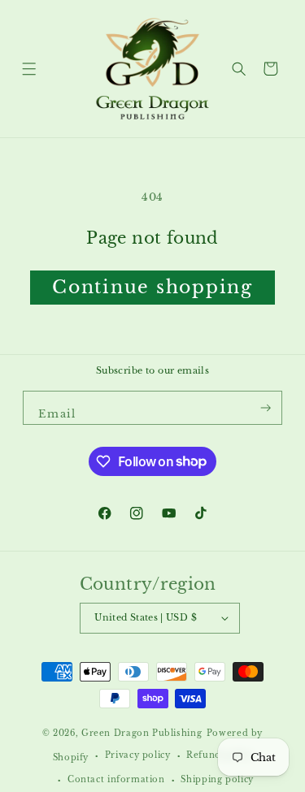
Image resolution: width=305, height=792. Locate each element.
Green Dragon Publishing (141, 733)
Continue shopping (152, 287)
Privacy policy (138, 755)
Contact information (116, 780)
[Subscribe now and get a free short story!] (265, 408)
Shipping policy (217, 780)
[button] (29, 68)
